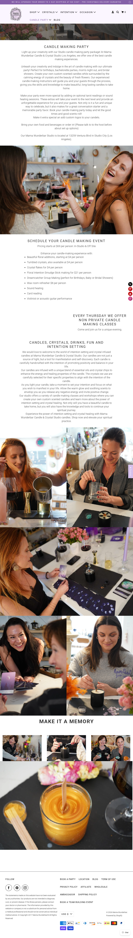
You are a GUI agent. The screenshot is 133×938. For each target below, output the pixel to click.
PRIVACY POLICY (69, 887)
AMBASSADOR (67, 894)
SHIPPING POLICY (87, 894)
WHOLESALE (101, 887)
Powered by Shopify (114, 915)
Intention (67, 12)
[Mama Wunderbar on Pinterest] (17, 887)
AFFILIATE (86, 887)
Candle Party (39, 20)
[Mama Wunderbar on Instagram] (26, 887)
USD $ (65, 914)
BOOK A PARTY (68, 879)
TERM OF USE (108, 879)
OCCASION (87, 12)
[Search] (118, 12)
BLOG (95, 879)
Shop (33, 12)
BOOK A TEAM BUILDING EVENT (76, 902)
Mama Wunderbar (120, 912)
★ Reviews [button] (130, 471)
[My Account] (113, 12)
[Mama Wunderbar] (15, 14)
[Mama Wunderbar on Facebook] (9, 887)
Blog (57, 20)
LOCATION (84, 879)
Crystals (48, 12)
